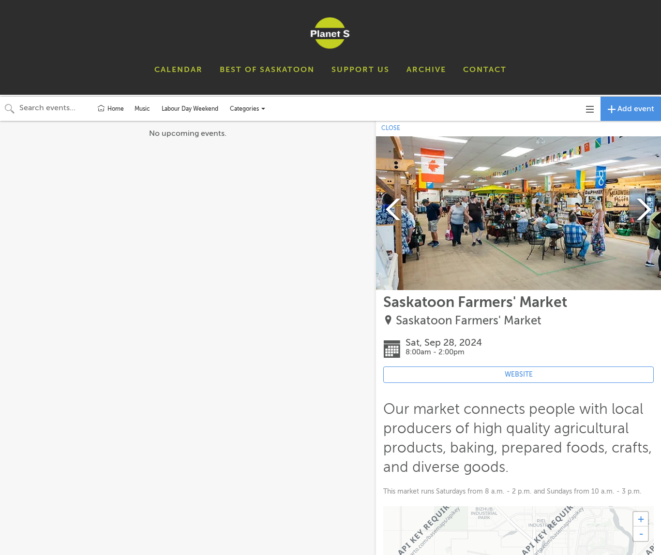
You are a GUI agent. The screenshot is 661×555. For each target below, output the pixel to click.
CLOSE (390, 128)
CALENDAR (178, 69)
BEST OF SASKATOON (267, 69)
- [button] (641, 533)
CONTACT (485, 69)
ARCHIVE (426, 69)
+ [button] (641, 519)
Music (142, 108)
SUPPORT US (360, 69)
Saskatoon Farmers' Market (468, 320)
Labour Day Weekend (190, 108)
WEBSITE (519, 374)
